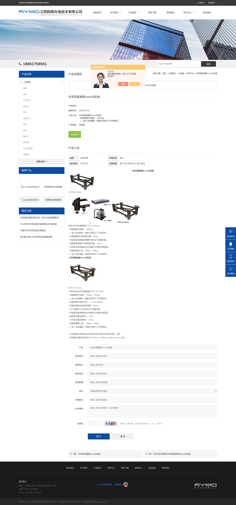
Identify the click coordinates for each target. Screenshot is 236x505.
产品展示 (132, 12)
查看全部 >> (41, 161)
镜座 (25, 88)
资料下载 (152, 12)
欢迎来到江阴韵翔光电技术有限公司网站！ (34, 3)
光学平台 (27, 100)
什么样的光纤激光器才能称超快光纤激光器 (38, 224)
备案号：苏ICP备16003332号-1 (62, 502)
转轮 (25, 130)
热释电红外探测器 (53, 200)
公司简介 (201, 3)
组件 (25, 94)
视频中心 (138, 468)
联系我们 (211, 3)
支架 (25, 124)
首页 (164, 73)
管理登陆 (93, 502)
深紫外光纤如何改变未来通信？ (33, 230)
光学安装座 (28, 148)
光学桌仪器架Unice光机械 (89, 454)
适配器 (26, 154)
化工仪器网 (86, 502)
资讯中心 (187, 12)
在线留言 (75, 134)
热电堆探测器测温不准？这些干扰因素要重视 (39, 218)
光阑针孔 (27, 118)
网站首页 (97, 12)
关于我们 (114, 12)
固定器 (26, 142)
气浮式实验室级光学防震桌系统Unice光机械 (171, 454)
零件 (25, 112)
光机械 (27, 82)
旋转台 (26, 136)
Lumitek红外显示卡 (30, 200)
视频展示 (170, 12)
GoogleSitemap (102, 502)
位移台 (26, 106)
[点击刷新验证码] (110, 423)
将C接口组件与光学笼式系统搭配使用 (36, 237)
